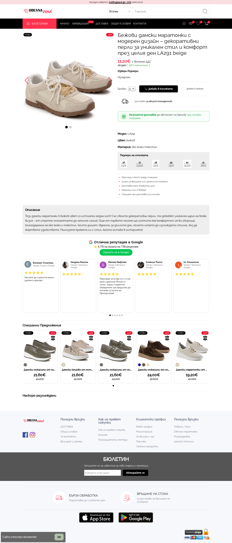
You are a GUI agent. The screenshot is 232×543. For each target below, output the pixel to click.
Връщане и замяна (71, 441)
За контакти (68, 436)
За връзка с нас (145, 436)
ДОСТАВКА (102, 23)
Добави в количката (160, 88)
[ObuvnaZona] (38, 11)
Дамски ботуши (183, 441)
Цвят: (122, 140)
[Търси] (205, 11)
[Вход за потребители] (184, 24)
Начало (64, 23)
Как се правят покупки (111, 430)
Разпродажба (182, 436)
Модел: (122, 133)
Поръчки (141, 441)
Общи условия (121, 23)
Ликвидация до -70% (120, 2)
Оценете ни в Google (116, 252)
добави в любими (195, 89)
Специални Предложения (42, 325)
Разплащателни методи (113, 439)
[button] (66, 127)
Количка (103, 434)
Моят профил (144, 426)
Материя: (124, 147)
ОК (59, 537)
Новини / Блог (182, 426)
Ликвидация (82, 23)
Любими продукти (147, 446)
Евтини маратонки (185, 431)
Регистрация (144, 431)
